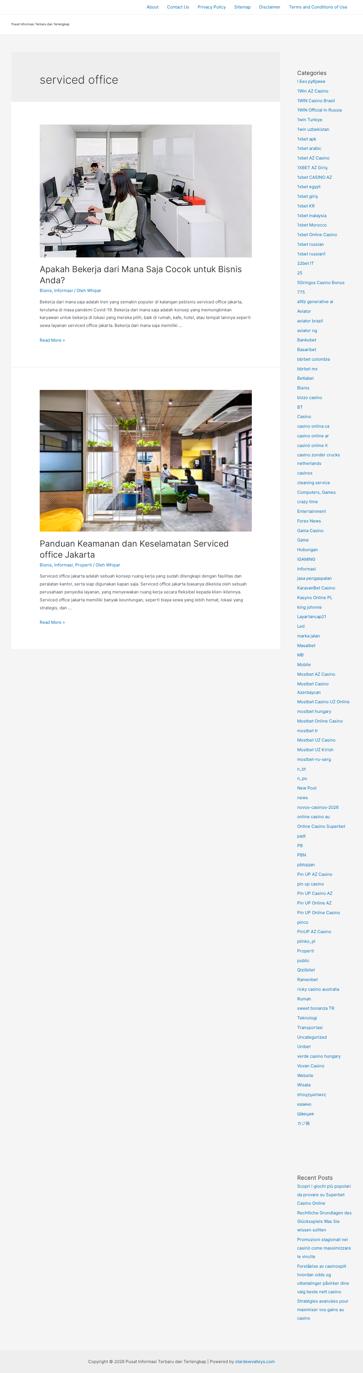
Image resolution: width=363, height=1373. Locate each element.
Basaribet (306, 349)
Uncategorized (312, 1037)
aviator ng (307, 330)
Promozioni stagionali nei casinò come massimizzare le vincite (324, 1248)
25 (299, 273)
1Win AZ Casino (312, 91)
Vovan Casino (310, 1065)
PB (300, 845)
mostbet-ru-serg (314, 759)
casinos (305, 473)
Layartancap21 (311, 616)
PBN (301, 855)
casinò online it (312, 445)
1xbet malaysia (311, 215)
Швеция (305, 1113)
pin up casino (310, 884)
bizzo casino (309, 397)
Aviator (304, 311)
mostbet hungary (314, 711)
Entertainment (311, 511)
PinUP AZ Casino (314, 931)
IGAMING (306, 559)
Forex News (309, 521)
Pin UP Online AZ (314, 903)
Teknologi (307, 1018)
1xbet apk (306, 139)
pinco (302, 922)
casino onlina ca (313, 426)
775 (301, 292)
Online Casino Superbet (321, 826)
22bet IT (305, 263)
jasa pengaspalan (314, 578)
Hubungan (307, 549)
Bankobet (306, 340)
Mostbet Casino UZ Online (323, 701)
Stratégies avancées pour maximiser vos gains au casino (323, 1309)
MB (300, 655)
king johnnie (309, 607)
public (303, 960)
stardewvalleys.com (255, 1361)
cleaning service (313, 482)
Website (305, 1075)
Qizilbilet (306, 970)
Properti (83, 565)
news (302, 797)
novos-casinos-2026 (318, 807)
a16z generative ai (315, 301)
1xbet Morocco (312, 225)
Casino (304, 416)
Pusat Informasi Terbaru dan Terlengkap (40, 24)
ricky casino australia (318, 989)
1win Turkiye (309, 119)
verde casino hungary (319, 1056)
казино (304, 1104)
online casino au (313, 816)
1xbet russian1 (311, 254)
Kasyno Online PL (314, 597)
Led (301, 626)
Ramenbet (307, 979)
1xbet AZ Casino (313, 158)
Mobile (304, 664)
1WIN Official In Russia (319, 110)
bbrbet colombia (313, 359)
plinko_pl (306, 941)
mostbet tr (307, 730)
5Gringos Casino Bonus (321, 282)
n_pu (302, 778)
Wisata (304, 1085)
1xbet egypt (308, 186)
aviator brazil (310, 321)
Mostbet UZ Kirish (315, 749)
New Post (306, 788)
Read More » (52, 340)
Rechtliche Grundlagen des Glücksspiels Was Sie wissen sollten (324, 1221)
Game (303, 540)
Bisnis (46, 290)
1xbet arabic (309, 148)
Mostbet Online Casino (320, 721)
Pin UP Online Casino (318, 912)
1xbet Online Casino (317, 234)
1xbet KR (306, 206)
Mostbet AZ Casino (316, 674)
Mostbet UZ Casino (316, 740)
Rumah (304, 999)
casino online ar (313, 435)
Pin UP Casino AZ (314, 893)
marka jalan (308, 636)
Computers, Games (316, 492)
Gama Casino (310, 530)
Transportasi (310, 1027)
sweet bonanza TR (315, 1008)
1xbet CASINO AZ (314, 177)
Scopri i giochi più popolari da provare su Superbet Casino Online (324, 1194)
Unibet (304, 1046)
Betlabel (305, 378)
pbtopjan (306, 864)
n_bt (301, 769)
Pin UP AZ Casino (314, 874)
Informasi (63, 290)
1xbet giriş (307, 196)
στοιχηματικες (311, 1094)
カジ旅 (303, 1123)
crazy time (307, 501)
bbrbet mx (307, 368)
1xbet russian (310, 244)
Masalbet (306, 645)
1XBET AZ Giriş (312, 167)
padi (301, 836)
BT (300, 407)
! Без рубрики (311, 81)
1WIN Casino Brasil (316, 100)
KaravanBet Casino (316, 588)
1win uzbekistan (313, 129)
